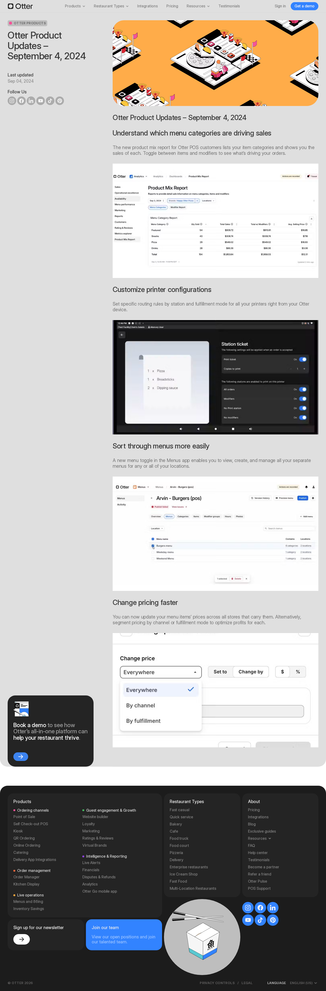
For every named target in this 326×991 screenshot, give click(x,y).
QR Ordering (24, 838)
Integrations (147, 6)
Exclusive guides (262, 831)
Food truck (179, 838)
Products (73, 6)
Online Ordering (26, 845)
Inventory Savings (28, 908)
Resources (196, 6)
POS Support (259, 888)
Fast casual (179, 810)
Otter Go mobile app (99, 891)
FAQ (251, 845)
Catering (20, 852)
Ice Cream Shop (184, 874)
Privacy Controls (217, 983)
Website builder (95, 817)
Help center (258, 852)
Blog (252, 824)
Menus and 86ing (28, 901)
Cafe (174, 831)
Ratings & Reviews (97, 838)
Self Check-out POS (30, 824)
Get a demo (304, 6)
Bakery (176, 824)
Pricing (172, 6)
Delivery (176, 860)
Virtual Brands (94, 845)
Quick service (181, 817)
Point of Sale (24, 817)
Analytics (90, 884)
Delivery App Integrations (34, 859)
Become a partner (263, 867)
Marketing (91, 831)
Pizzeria (176, 852)
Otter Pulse (257, 881)
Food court (179, 845)
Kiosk (18, 831)
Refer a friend (259, 874)
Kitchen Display (26, 884)
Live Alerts (91, 862)
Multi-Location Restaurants (193, 888)
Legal (247, 983)
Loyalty (88, 824)
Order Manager (26, 877)
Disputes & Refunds (99, 877)
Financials (90, 870)
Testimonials (229, 6)
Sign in (280, 6)
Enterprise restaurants (189, 867)
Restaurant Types (109, 6)
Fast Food (178, 881)
